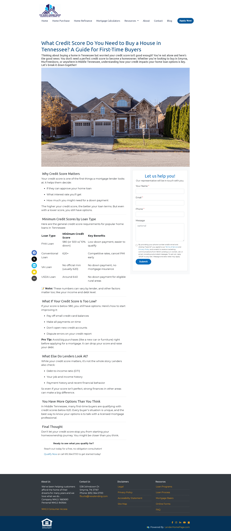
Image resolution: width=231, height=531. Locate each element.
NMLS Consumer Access (54, 509)
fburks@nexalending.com (94, 496)
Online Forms (163, 504)
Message (140, 220)
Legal (121, 486)
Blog (169, 20)
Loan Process (163, 492)
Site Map (122, 504)
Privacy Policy (143, 249)
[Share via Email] (34, 272)
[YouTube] (184, 522)
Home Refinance (83, 20)
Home (44, 20)
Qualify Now (50, 454)
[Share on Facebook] (34, 252)
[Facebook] (172, 522)
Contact (158, 20)
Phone (140, 209)
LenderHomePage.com (177, 527)
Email (139, 197)
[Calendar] (189, 522)
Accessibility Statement (130, 498)
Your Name (142, 186)
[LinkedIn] (180, 522)
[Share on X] (34, 259)
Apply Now (185, 20)
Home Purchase (61, 20)
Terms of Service (171, 247)
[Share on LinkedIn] (34, 265)
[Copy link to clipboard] (34, 278)
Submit (143, 261)
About (146, 20)
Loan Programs (164, 486)
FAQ (158, 509)
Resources (130, 20)
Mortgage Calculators (108, 20)
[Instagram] (176, 522)
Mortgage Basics (164, 498)
